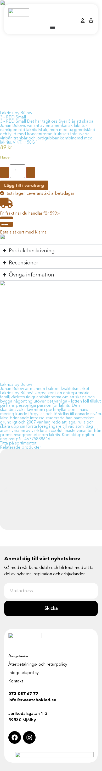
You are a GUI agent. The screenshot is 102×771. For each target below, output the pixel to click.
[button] (6, 489)
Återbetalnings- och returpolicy (37, 664)
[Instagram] (29, 737)
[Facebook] (14, 737)
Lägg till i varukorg (24, 185)
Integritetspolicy (23, 672)
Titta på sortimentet (18, 443)
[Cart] (91, 20)
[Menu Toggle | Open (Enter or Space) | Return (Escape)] (52, 27)
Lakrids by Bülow (16, 112)
